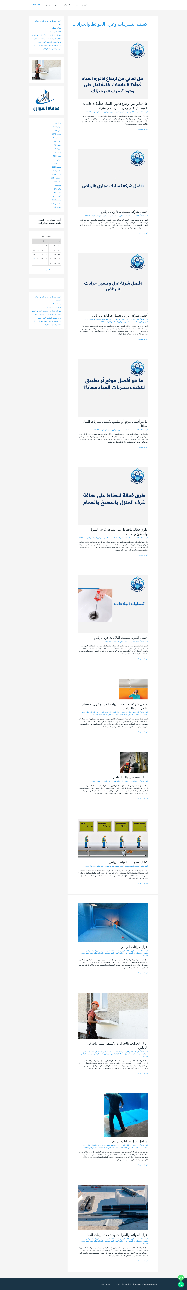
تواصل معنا (46, 5)
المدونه (56, 5)
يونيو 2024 (57, 181)
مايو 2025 (57, 149)
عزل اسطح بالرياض (105, 712)
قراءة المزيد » (143, 129)
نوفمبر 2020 (57, 207)
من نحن (75, 5)
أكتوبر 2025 (57, 130)
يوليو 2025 (57, 141)
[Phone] (181, 1284)
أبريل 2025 (57, 152)
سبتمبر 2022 (56, 200)
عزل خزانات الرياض (134, 947)
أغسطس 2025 (56, 138)
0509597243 (35, 5)
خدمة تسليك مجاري (125, 215)
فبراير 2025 (57, 160)
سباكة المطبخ (56, 28)
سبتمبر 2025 (56, 134)
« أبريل (47, 269)
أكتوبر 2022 (57, 196)
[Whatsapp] (181, 1278)
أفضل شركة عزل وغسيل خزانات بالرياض (120, 315)
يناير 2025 (57, 163)
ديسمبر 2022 (56, 192)
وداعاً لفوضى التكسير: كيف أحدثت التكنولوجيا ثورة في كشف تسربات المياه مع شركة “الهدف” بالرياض (47, 45)
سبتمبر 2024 (56, 174)
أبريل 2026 (57, 123)
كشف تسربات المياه (54, 32)
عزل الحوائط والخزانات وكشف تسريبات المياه (117, 1235)
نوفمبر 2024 (57, 171)
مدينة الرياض (85, 953)
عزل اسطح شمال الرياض (130, 777)
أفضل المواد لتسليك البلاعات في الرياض (121, 637)
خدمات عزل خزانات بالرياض (122, 712)
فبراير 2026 (57, 127)
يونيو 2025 (57, 145)
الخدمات (67, 5)
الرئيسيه (84, 5)
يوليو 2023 (57, 189)
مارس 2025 (57, 156)
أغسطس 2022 (56, 203)
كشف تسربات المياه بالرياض (128, 862)
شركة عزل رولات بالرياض (123, 319)
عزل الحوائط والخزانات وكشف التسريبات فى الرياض (121, 1051)
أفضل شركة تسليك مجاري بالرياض (124, 211)
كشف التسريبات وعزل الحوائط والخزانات (105, 112)
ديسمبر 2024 (56, 167)
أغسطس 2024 (56, 178)
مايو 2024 (57, 185)
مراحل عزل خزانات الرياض (129, 1141)
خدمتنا (130, 430)
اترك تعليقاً (144, 112)
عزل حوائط (138, 322)
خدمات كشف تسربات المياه (129, 112)
